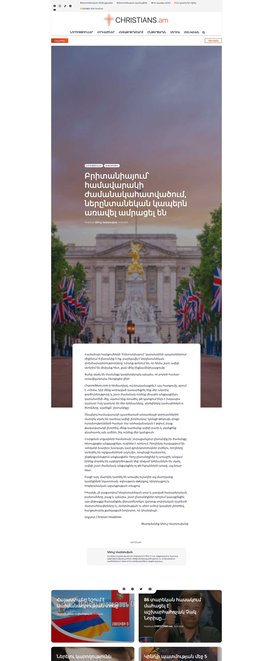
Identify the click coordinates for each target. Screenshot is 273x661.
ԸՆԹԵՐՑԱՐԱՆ (156, 32)
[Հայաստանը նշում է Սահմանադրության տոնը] (92, 616)
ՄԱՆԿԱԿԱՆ (191, 32)
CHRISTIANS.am (163, 626)
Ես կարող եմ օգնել (186, 2)
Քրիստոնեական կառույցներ (132, 2)
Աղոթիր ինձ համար (92, 8)
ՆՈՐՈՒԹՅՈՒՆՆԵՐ (81, 32)
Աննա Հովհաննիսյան (79, 613)
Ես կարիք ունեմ (161, 2)
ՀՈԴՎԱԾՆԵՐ (106, 32)
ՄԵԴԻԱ (175, 32)
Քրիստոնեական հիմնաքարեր (96, 2)
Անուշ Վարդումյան (106, 222)
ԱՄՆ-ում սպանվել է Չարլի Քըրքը (96, 40)
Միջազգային (111, 166)
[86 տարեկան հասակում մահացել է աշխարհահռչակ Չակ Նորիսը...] (180, 616)
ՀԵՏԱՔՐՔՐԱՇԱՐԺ (131, 32)
